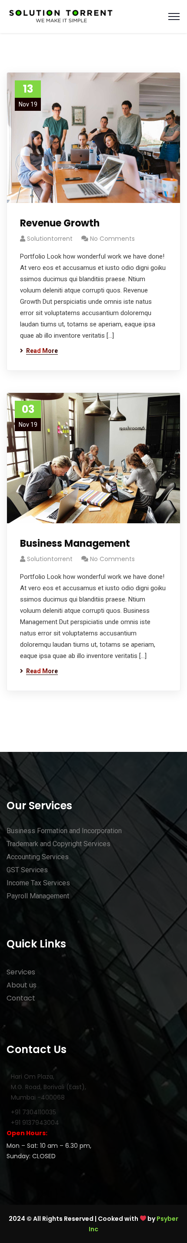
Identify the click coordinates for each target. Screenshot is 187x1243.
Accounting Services (38, 857)
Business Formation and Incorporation (64, 831)
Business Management (75, 543)
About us (22, 985)
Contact (21, 998)
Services (21, 972)
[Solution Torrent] (61, 16)
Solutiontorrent (50, 238)
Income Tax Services (38, 883)
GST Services (27, 870)
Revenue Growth (60, 223)
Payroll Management (38, 896)
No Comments (112, 238)
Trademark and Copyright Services (58, 844)
